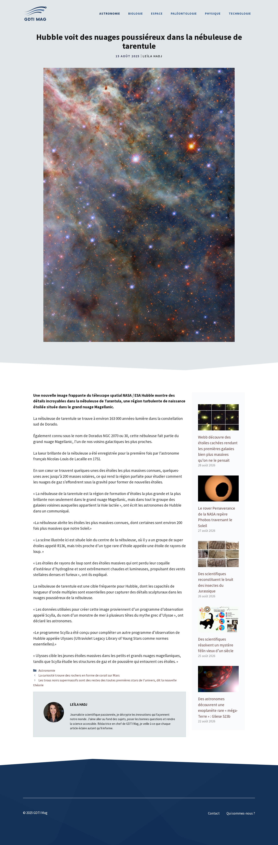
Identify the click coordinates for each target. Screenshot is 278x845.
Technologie (240, 13)
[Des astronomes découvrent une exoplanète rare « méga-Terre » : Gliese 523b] (218, 689)
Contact (214, 813)
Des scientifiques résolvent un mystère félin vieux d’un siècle (215, 645)
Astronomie (109, 13)
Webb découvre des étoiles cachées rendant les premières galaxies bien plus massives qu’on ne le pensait (218, 449)
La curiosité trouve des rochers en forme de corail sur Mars (79, 675)
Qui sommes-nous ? (241, 813)
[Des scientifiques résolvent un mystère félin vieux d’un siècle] (218, 629)
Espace (157, 13)
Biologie (135, 13)
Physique (213, 13)
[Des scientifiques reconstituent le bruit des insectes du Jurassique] (218, 564)
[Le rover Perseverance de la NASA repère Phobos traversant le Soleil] (218, 498)
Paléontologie (184, 13)
